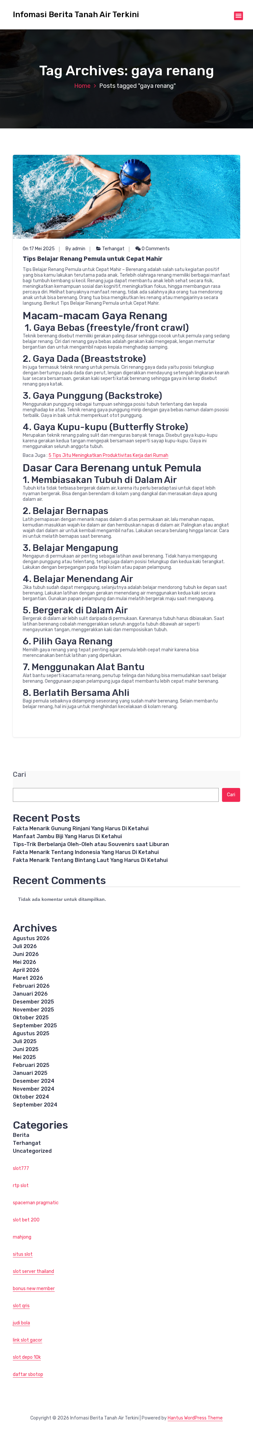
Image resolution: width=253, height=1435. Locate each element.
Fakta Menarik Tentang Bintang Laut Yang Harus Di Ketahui (90, 860)
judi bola (21, 1323)
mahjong (22, 1237)
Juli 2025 (25, 1041)
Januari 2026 (30, 994)
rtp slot (21, 1185)
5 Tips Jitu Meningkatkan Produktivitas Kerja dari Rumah (108, 455)
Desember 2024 (33, 1081)
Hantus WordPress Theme (195, 1418)
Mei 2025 (24, 1057)
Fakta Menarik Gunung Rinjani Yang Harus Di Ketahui (81, 828)
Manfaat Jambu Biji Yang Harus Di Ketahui (67, 836)
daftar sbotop (28, 1374)
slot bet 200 (26, 1220)
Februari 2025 (31, 1065)
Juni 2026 (26, 954)
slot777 (21, 1168)
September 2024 (35, 1105)
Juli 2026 (25, 946)
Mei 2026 (24, 962)
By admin (75, 249)
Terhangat (113, 249)
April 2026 (26, 970)
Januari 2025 (30, 1073)
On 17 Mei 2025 (39, 249)
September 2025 (35, 1025)
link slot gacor (27, 1340)
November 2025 (33, 1010)
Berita (21, 1135)
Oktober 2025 (31, 1017)
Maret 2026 (28, 978)
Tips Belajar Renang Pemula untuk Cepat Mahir (93, 258)
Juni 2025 (26, 1049)
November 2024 (33, 1089)
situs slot (23, 1254)
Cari (19, 774)
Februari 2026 (31, 986)
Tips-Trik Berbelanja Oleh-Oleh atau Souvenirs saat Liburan (91, 844)
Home (82, 85)
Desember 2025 (33, 1002)
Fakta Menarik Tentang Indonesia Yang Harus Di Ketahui (86, 852)
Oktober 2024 (31, 1097)
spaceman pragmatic (36, 1203)
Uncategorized (32, 1151)
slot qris (21, 1306)
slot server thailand (33, 1271)
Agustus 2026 (31, 938)
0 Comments (155, 249)
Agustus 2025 (31, 1033)
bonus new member (34, 1288)
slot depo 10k (27, 1357)
